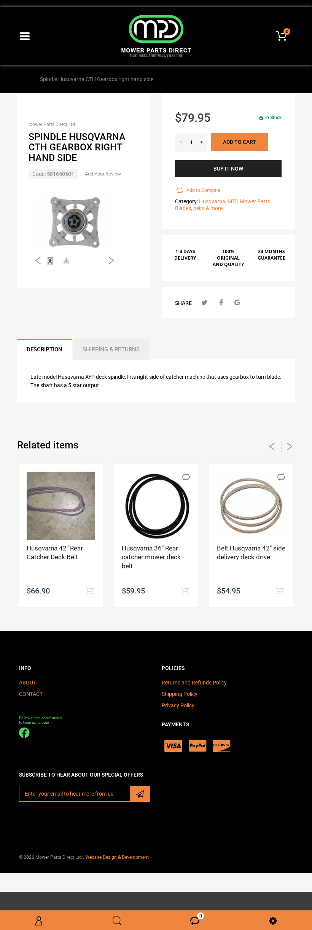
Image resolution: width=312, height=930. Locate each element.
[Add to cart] (89, 591)
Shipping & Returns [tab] (111, 349)
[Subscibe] (140, 794)
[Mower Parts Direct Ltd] (156, 35)
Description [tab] (44, 349)
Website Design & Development (117, 857)
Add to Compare (203, 190)
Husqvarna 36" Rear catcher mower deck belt (151, 557)
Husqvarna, (212, 201)
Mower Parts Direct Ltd (52, 124)
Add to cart (239, 142)
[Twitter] (204, 302)
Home (26, 79)
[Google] (237, 302)
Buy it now (228, 169)
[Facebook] (221, 302)
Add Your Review (103, 174)
